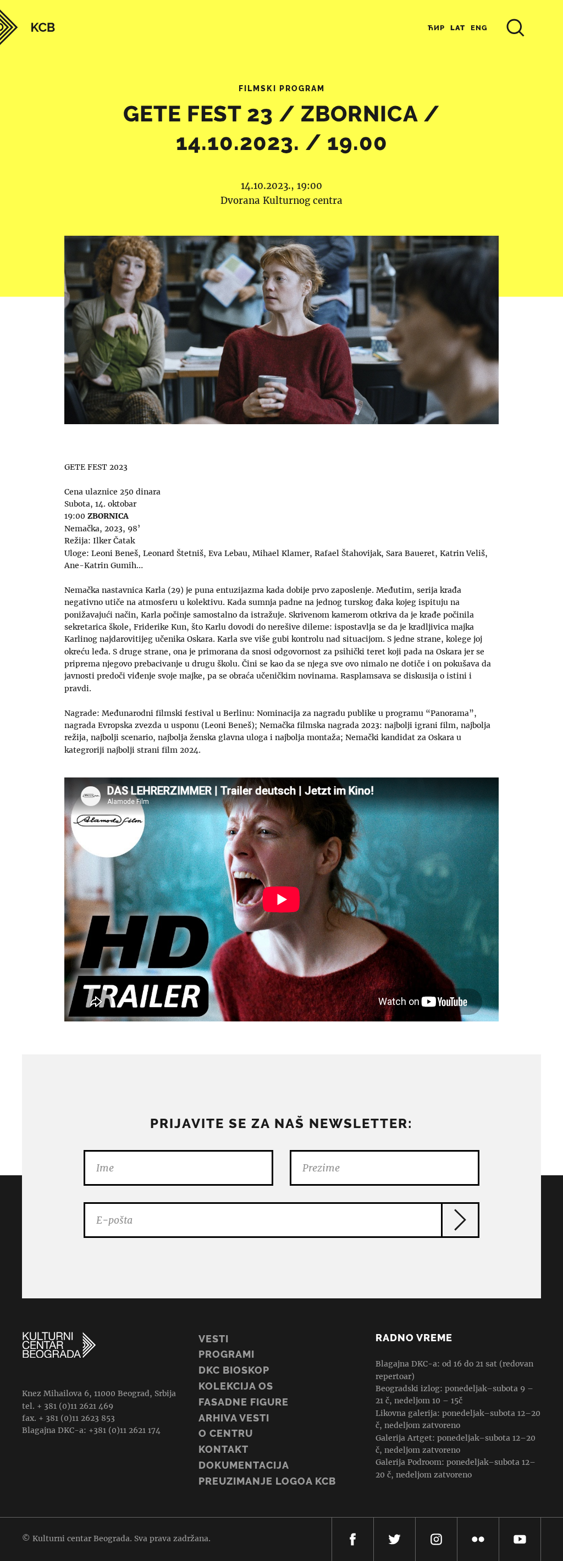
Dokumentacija (243, 1465)
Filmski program (282, 88)
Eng (479, 28)
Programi (226, 1354)
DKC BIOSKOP (233, 1370)
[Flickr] (478, 1539)
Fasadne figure (243, 1402)
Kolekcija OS (235, 1386)
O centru (225, 1433)
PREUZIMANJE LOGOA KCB (267, 1481)
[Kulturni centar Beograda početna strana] (27, 27)
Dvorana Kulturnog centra (281, 201)
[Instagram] (436, 1539)
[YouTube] (520, 1539)
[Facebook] (352, 1539)
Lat (457, 28)
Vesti (213, 1339)
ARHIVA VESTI (233, 1418)
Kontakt (223, 1449)
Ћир (436, 28)
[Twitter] (394, 1539)
